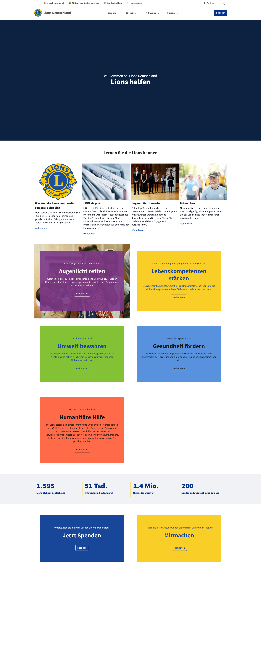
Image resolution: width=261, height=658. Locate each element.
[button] (149, 217)
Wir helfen (131, 12)
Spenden (220, 12)
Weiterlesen (41, 319)
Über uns (112, 12)
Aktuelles (171, 12)
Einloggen (212, 3)
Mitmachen (151, 12)
